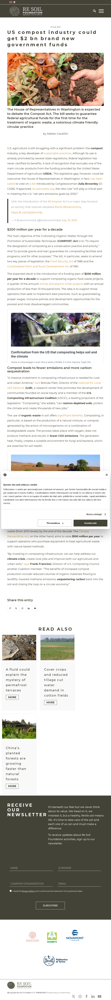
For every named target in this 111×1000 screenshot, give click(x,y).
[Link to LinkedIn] (93, 996)
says (26, 564)
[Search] (93, 10)
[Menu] (100, 10)
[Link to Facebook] (86, 996)
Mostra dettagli (94, 514)
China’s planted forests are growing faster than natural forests (16, 763)
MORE (12, 697)
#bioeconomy (72, 207)
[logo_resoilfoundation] (26, 10)
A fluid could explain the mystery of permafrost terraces (18, 680)
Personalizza (53, 523)
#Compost (55, 201)
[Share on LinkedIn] (29, 608)
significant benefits (70, 415)
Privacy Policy (28, 891)
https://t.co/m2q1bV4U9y (26, 212)
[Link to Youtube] (99, 996)
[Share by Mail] (35, 608)
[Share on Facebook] (10, 608)
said (37, 383)
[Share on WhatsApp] (22, 608)
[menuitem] (93, 10)
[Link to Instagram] (80, 996)
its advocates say (43, 188)
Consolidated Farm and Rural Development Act (38, 266)
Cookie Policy (64, 993)
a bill (32, 183)
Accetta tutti (90, 523)
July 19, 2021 (69, 220)
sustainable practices (57, 153)
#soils (58, 207)
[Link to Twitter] (73, 996)
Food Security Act (61, 261)
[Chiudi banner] (107, 475)
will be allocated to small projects (61, 284)
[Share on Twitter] (16, 608)
